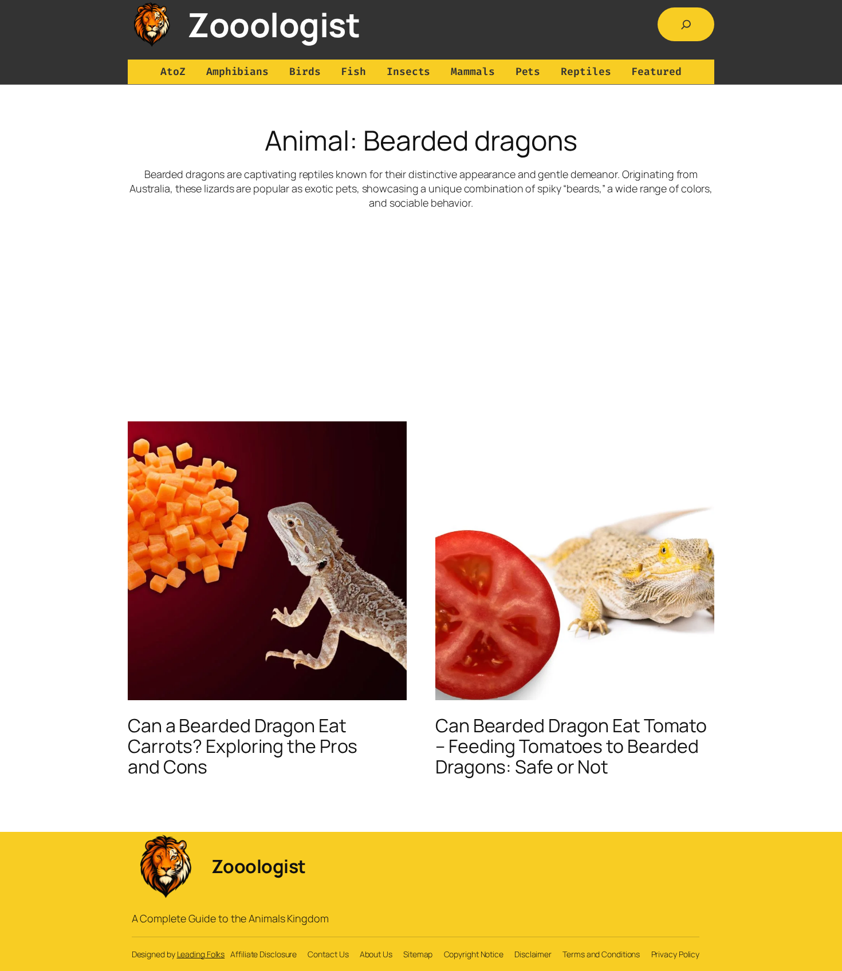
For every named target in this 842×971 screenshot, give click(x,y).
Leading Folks (201, 954)
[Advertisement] (421, 301)
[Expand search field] (686, 24)
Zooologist (273, 24)
